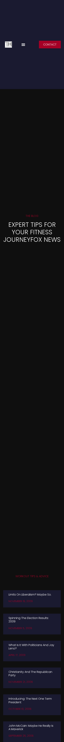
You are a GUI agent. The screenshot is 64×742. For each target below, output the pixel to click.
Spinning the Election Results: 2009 (29, 619)
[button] (23, 44)
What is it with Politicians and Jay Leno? (31, 646)
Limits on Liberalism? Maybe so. (30, 594)
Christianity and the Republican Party (30, 673)
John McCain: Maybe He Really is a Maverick (31, 727)
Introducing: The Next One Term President (30, 700)
